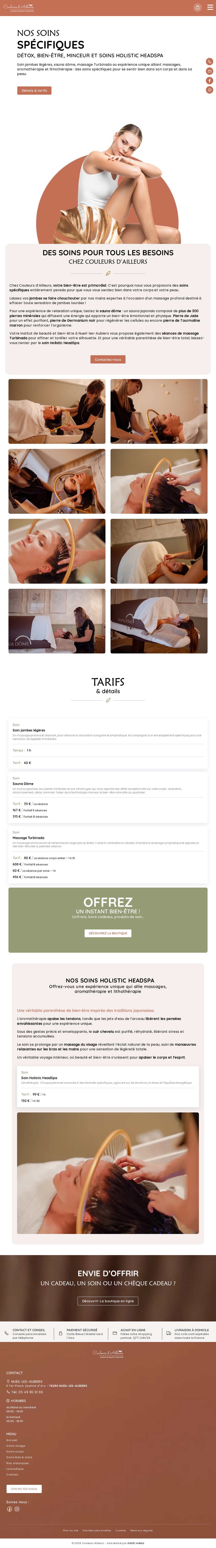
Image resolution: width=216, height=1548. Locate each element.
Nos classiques (17, 1463)
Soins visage (15, 1446)
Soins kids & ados (19, 1457)
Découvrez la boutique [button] (108, 933)
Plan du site (70, 1530)
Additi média (135, 1543)
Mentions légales (141, 1530)
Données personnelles (97, 1530)
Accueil (11, 1440)
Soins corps (15, 1451)
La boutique (15, 1469)
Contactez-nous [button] (108, 359)
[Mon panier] (198, 8)
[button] (108, 1301)
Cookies (121, 1530)
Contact (12, 1474)
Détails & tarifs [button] (34, 90)
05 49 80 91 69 (30, 1392)
